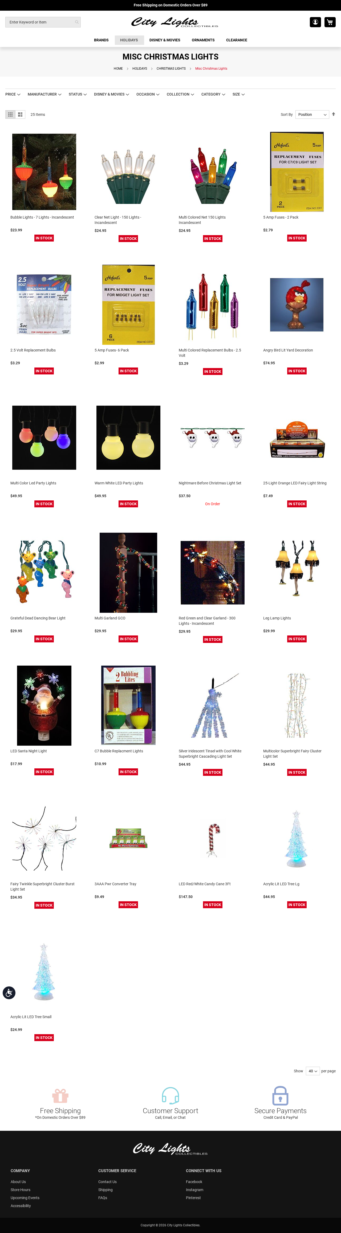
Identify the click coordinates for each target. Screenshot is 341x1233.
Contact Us (107, 1182)
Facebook (194, 1182)
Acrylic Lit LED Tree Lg (281, 884)
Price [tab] (10, 94)
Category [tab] (211, 94)
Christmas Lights (171, 68)
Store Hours (20, 1190)
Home (118, 68)
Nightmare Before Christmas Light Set (210, 483)
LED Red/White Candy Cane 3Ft (205, 884)
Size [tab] (236, 94)
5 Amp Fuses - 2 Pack (280, 217)
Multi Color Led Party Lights (33, 483)
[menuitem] (102, 40)
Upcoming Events (25, 1198)
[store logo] (175, 22)
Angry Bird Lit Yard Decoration (288, 350)
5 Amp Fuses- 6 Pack (112, 350)
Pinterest (193, 1198)
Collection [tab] (178, 94)
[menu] (170, 40)
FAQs (102, 1198)
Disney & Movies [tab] (109, 94)
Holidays (139, 68)
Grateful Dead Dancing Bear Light (38, 618)
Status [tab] (75, 94)
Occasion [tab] (145, 94)
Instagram (194, 1190)
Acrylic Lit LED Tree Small (30, 1017)
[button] (315, 22)
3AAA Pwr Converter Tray (115, 884)
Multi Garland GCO (110, 618)
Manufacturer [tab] (42, 94)
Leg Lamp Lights (277, 618)
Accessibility (21, 1206)
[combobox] (43, 22)
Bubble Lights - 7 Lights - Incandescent (42, 217)
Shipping (105, 1190)
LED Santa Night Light (28, 751)
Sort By (287, 114)
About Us (18, 1182)
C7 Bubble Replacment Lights (119, 751)
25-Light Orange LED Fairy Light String (295, 483)
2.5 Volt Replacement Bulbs (33, 350)
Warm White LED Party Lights (119, 483)
